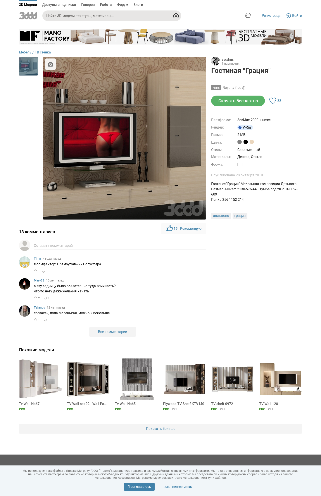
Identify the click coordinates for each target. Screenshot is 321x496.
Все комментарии (112, 332)
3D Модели (28, 5)
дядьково (221, 216)
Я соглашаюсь (139, 487)
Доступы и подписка (59, 5)
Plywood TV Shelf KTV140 (183, 404)
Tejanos (39, 307)
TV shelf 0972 (222, 404)
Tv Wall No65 (125, 404)
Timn (37, 258)
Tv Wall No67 (29, 404)
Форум (122, 5)
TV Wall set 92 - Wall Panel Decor (87, 404)
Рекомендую (188, 229)
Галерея (88, 5)
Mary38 (39, 280)
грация (240, 216)
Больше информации (177, 487)
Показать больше (160, 429)
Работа (106, 5)
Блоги (138, 5)
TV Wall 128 (268, 404)
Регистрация (272, 16)
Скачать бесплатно (238, 100)
